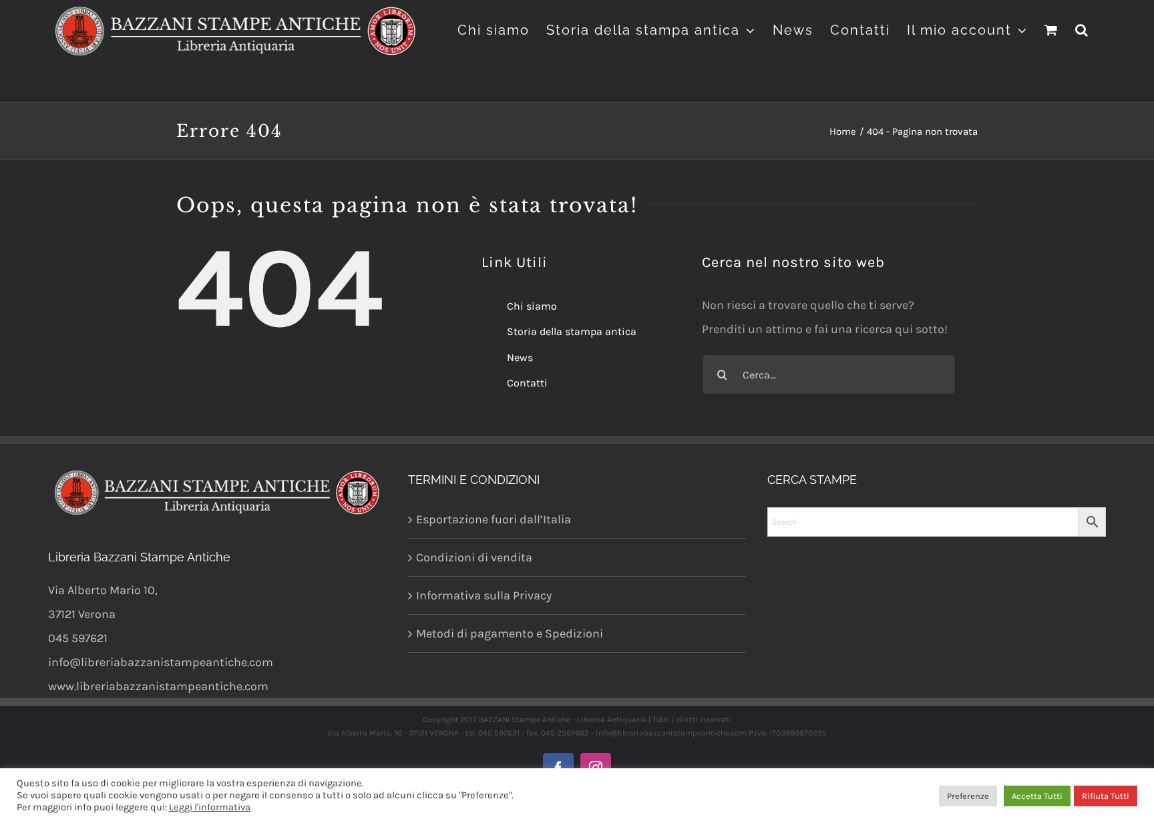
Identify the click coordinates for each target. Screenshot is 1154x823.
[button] (1082, 28)
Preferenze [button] (968, 796)
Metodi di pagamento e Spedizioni (509, 633)
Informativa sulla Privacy (484, 595)
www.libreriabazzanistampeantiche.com (158, 686)
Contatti (527, 382)
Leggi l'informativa (209, 807)
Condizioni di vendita (474, 557)
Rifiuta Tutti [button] (1105, 796)
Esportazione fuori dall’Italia (493, 519)
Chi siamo (532, 306)
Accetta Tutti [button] (1037, 796)
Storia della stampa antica (571, 331)
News (520, 357)
